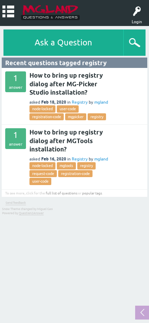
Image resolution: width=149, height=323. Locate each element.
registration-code (46, 117)
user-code (68, 109)
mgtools (66, 166)
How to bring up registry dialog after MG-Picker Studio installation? (66, 84)
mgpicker (76, 117)
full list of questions (61, 193)
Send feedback (16, 202)
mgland (101, 102)
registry (96, 117)
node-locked (42, 109)
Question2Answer (31, 213)
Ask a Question (63, 42)
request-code (43, 174)
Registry (80, 102)
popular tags (92, 193)
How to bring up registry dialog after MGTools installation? (66, 141)
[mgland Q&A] (50, 11)
